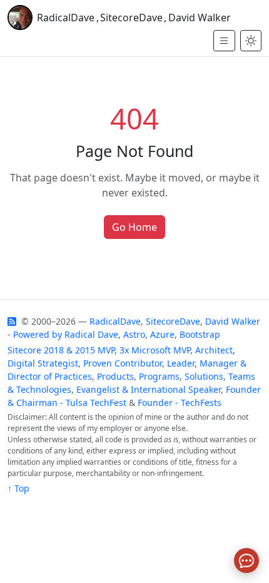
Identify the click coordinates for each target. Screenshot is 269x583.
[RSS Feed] (13, 321)
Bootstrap (200, 334)
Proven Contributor (122, 363)
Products (115, 376)
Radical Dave (91, 334)
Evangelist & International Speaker (148, 389)
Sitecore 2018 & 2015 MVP (61, 350)
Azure (162, 334)
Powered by (37, 334)
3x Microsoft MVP (154, 350)
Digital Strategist (43, 363)
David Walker (199, 17)
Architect (214, 350)
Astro (134, 334)
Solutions (204, 376)
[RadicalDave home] (20, 17)
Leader (181, 363)
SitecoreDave (131, 17)
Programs (159, 376)
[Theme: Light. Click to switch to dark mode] (250, 40)
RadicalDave (65, 17)
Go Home (134, 227)
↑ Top (18, 488)
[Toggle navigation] (224, 40)
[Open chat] (246, 560)
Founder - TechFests (179, 402)
